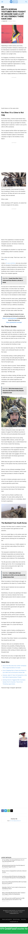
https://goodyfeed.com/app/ (14, 322)
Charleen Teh (4, 21)
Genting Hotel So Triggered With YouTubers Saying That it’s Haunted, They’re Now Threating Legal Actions (14, 682)
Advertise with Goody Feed (7, 919)
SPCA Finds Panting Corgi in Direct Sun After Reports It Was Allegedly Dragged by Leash (13, 866)
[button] (2, 2)
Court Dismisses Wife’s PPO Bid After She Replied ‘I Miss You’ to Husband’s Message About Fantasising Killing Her (14, 877)
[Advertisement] (14, 92)
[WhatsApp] (8, 810)
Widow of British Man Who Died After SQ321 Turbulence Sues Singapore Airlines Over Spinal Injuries (13, 893)
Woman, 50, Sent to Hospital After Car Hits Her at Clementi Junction (14, 871)
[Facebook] (2, 810)
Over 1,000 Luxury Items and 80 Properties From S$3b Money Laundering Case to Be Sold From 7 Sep (13, 899)
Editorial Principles (16, 919)
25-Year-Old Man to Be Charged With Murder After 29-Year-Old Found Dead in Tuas (13, 860)
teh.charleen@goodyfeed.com (15, 820)
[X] (11, 810)
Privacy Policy (23, 919)
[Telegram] (5, 810)
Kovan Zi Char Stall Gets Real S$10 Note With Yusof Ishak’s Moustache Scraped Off (14, 882)
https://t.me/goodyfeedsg (9, 318)
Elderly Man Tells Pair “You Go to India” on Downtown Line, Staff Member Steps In (14, 888)
